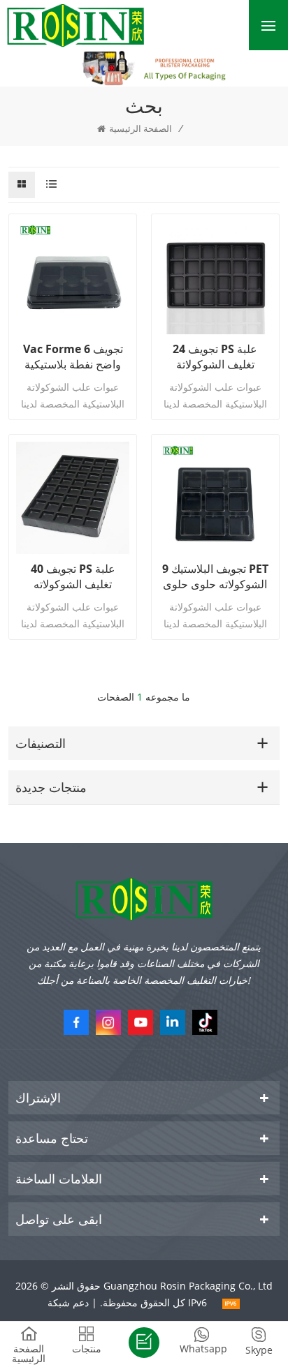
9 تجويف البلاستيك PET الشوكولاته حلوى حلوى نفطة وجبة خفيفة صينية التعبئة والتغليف (215, 576)
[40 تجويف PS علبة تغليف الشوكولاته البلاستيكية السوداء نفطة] (72, 498)
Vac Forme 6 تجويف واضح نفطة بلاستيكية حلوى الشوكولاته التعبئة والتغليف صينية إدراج (73, 356)
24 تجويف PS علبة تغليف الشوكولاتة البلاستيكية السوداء (215, 356)
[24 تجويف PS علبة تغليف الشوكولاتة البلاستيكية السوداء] (215, 277)
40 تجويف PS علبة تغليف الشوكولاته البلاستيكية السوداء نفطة (72, 576)
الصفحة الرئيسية (140, 128)
